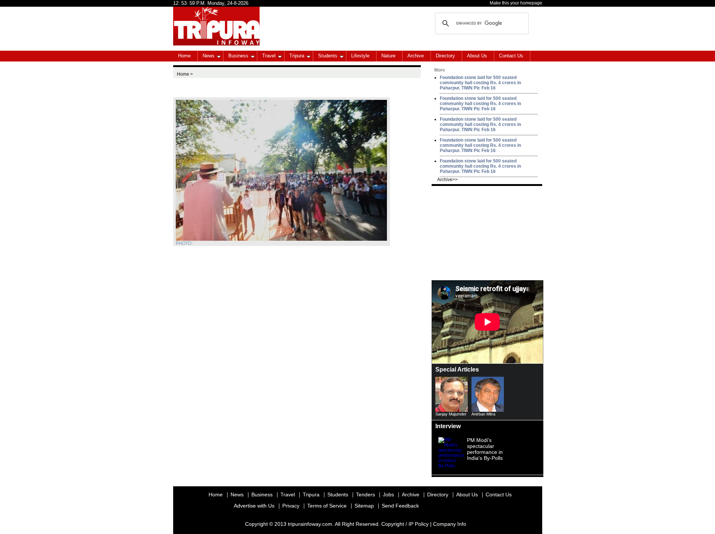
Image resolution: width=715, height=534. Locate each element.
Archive (415, 56)
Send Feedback (400, 506)
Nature (388, 56)
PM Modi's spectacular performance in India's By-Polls (485, 449)
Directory (445, 56)
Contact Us (511, 56)
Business (238, 56)
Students (327, 56)
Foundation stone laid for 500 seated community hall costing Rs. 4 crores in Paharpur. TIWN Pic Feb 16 (480, 83)
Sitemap (364, 506)
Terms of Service (327, 506)
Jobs (388, 494)
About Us (477, 56)
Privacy (290, 506)
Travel (269, 56)
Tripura (296, 56)
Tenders (365, 494)
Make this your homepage (516, 3)
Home (184, 56)
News (208, 56)
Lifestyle (360, 56)
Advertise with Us (254, 506)
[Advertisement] (487, 232)
